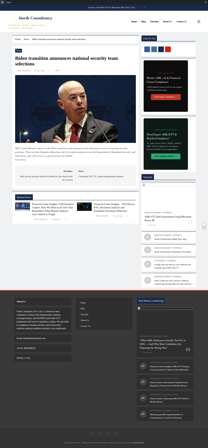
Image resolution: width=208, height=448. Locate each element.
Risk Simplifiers (23, 71)
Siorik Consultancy (35, 18)
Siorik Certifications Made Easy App (170, 239)
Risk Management (153, 213)
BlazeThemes (138, 442)
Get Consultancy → (166, 156)
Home (134, 21)
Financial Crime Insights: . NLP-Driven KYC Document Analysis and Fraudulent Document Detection (114, 207)
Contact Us (181, 21)
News (18, 51)
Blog (143, 21)
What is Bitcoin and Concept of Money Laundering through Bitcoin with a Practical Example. (173, 283)
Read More (20, 159)
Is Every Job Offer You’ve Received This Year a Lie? (111, 7)
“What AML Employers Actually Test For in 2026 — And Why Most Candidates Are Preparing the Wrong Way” (163, 344)
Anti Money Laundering (151, 336)
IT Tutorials (160, 261)
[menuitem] (2, 2)
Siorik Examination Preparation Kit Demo (172, 252)
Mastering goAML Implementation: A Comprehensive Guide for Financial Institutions (166, 417)
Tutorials (154, 21)
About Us (167, 21)
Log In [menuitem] (8, 2)
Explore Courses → (166, 97)
